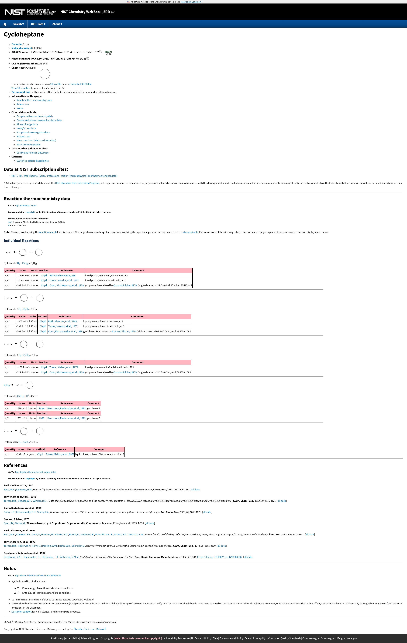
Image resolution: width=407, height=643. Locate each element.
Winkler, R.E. (39, 500)
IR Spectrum (23, 136)
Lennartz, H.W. (24, 489)
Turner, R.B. (10, 500)
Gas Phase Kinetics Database (32, 152)
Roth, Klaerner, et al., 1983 (62, 321)
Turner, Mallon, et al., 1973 (63, 367)
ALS (9, 222)
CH (25, 263)
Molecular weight (21, 48)
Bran (42, 408)
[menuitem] (5, 24)
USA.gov (340, 638)
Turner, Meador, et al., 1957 (64, 280)
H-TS (41, 418)
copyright (30, 212)
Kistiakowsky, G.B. (26, 512)
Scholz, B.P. (120, 534)
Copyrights (107, 638)
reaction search (48, 232)
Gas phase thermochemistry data (35, 116)
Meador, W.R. (25, 500)
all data (195, 489)
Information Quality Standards (284, 638)
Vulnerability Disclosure (177, 638)
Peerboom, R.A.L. (13, 557)
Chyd (44, 275)
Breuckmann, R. (104, 534)
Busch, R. (74, 534)
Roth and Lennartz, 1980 (62, 275)
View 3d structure (21, 88)
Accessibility (72, 638)
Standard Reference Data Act (90, 629)
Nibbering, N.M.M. (69, 557)
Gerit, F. (36, 534)
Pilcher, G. (19, 523)
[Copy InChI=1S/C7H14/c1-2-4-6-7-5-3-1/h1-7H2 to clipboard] (100, 52)
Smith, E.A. (43, 512)
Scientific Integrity (255, 638)
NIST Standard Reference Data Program (77, 183)
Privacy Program (89, 638)
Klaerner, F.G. (23, 534)
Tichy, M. (36, 545)
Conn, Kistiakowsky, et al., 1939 (66, 285)
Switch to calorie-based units (33, 160)
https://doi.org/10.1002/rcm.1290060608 (219, 557)
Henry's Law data (26, 128)
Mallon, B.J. (24, 545)
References (23, 104)
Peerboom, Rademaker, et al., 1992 (66, 408)
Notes (20, 108)
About (56, 24)
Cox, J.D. (8, 523)
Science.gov (327, 638)
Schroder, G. (78, 545)
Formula (16, 44)
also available (190, 232)
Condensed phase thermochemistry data (39, 120)
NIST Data (37, 24)
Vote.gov (352, 638)
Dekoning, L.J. (50, 557)
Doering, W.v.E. (50, 545)
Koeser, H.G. (61, 534)
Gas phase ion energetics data (33, 132)
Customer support (21, 611)
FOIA (215, 638)
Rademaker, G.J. (33, 557)
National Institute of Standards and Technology (30, 11)
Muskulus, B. (87, 534)
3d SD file (86, 84)
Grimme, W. (47, 534)
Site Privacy (57, 638)
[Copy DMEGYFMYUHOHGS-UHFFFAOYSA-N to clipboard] (87, 59)
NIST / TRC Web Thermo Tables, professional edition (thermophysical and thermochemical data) (64, 175)
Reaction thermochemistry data (34, 100)
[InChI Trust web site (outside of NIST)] (109, 54)
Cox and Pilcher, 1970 (125, 285)
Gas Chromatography (29, 144)
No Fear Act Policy (201, 638)
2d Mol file (55, 84)
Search (17, 24)
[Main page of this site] (5, 24)
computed (75, 84)
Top (17, 205)
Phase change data (27, 124)
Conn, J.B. (9, 512)
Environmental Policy (231, 638)
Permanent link (20, 92)
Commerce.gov (310, 638)
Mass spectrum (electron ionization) (36, 140)
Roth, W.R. (9, 489)
